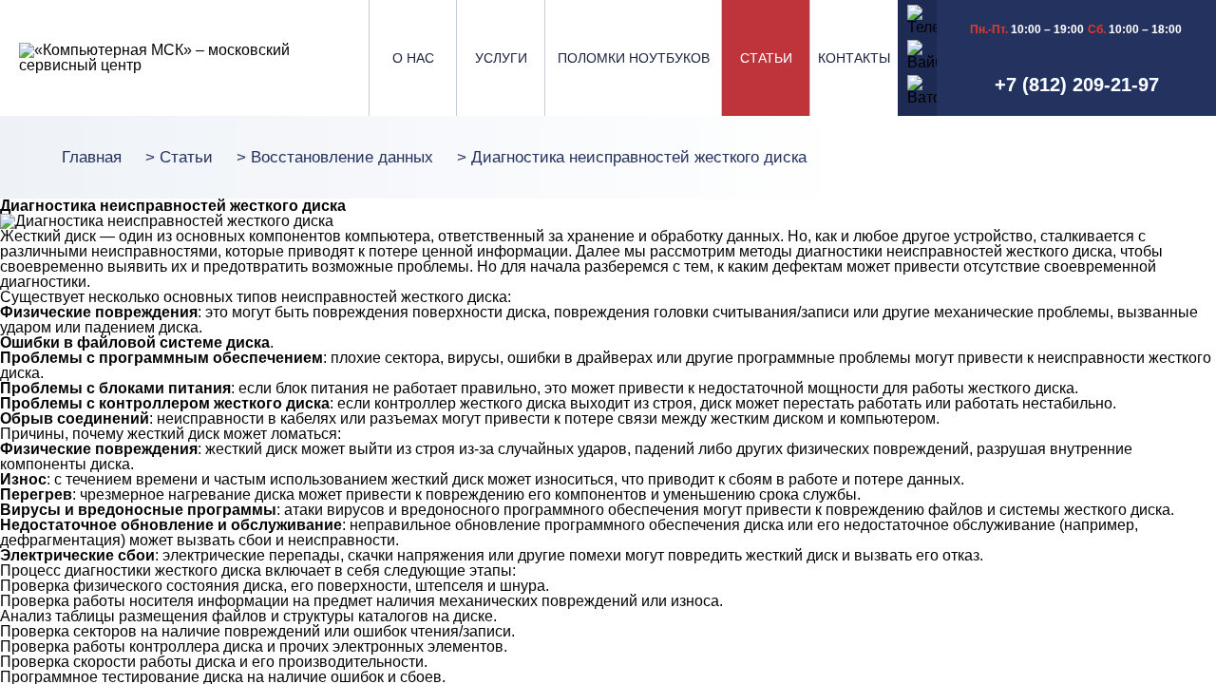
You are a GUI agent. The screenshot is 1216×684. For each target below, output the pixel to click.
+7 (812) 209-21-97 (1077, 84)
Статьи (766, 58)
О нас (413, 58)
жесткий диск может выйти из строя (330, 449)
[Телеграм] (918, 17)
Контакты (854, 58)
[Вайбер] (918, 52)
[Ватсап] (918, 87)
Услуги (501, 58)
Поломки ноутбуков (634, 58)
